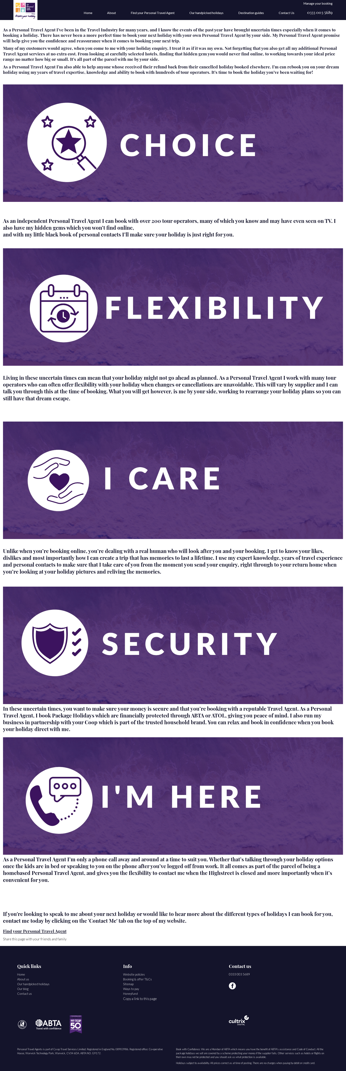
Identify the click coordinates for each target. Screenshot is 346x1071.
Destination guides (251, 13)
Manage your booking (318, 3)
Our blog (22, 989)
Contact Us (286, 13)
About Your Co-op (99, 26)
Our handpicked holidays (206, 13)
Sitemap (128, 984)
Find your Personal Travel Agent (153, 13)
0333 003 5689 (320, 13)
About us (23, 979)
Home (88, 13)
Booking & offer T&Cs (137, 979)
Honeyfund (130, 993)
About (111, 13)
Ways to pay (131, 989)
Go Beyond (94, 31)
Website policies (134, 974)
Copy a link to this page (140, 999)
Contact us (24, 993)
